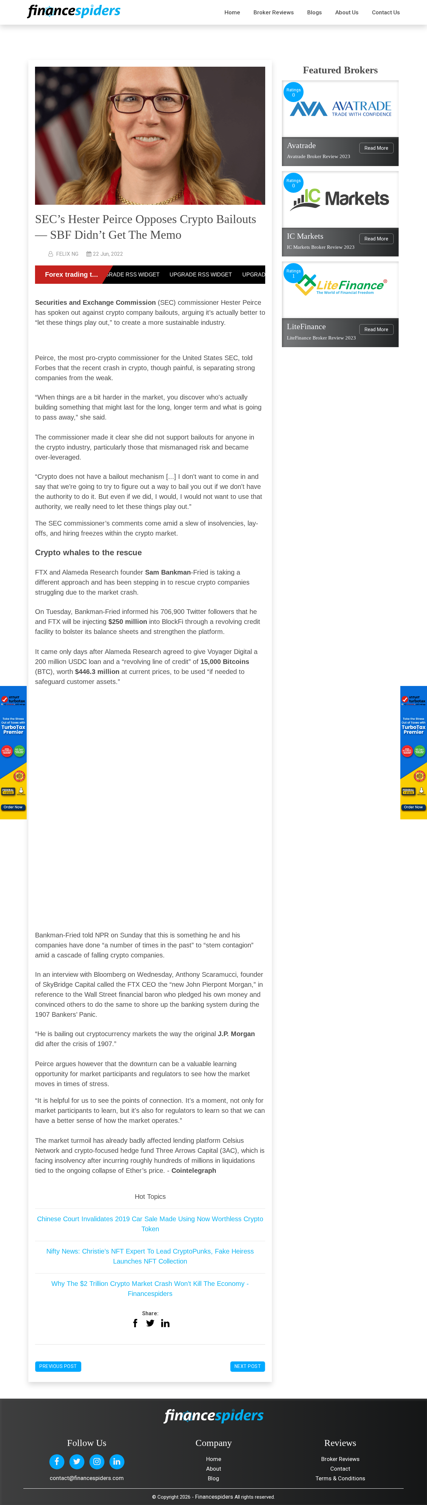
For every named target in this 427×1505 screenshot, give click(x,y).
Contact (340, 1468)
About (213, 1468)
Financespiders (214, 1496)
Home (232, 12)
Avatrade (301, 145)
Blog (213, 1478)
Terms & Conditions (340, 1478)
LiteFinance (306, 326)
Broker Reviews (274, 12)
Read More (376, 148)
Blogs (314, 12)
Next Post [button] (248, 1366)
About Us (347, 12)
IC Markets (305, 236)
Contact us (386, 12)
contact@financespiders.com (87, 1478)
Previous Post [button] (58, 1366)
